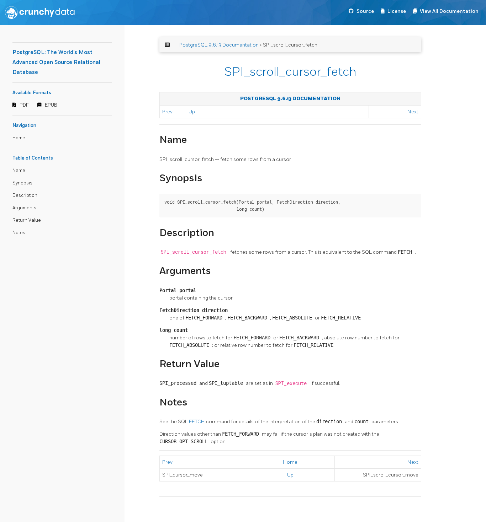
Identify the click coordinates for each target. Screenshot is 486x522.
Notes (18, 233)
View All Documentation (449, 11)
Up (192, 112)
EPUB (51, 105)
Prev (167, 112)
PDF (24, 105)
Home (18, 138)
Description (24, 195)
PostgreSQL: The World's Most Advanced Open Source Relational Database (56, 62)
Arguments (24, 208)
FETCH (197, 422)
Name (18, 170)
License (396, 11)
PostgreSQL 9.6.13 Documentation (219, 45)
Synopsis (22, 183)
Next (412, 112)
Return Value (26, 220)
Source (365, 11)
